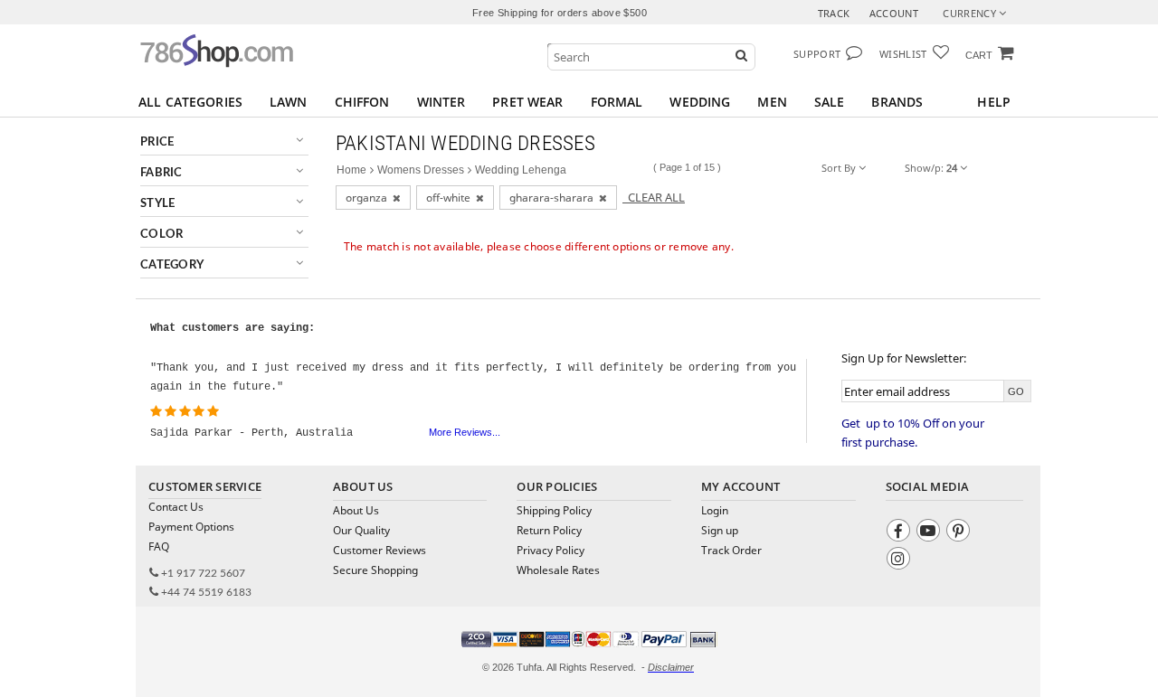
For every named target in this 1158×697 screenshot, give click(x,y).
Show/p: (931, 167)
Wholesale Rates (558, 570)
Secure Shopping (375, 570)
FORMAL (617, 101)
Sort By (840, 167)
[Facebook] (901, 533)
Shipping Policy (554, 510)
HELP (994, 101)
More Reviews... (464, 432)
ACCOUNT (893, 13)
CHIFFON (362, 101)
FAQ (158, 546)
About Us (356, 510)
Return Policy (549, 530)
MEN (771, 101)
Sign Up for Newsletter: (903, 358)
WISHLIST (903, 54)
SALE (829, 101)
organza (369, 197)
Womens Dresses (420, 170)
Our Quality (361, 530)
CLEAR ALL (653, 197)
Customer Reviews (379, 550)
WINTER (441, 101)
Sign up (719, 530)
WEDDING (699, 101)
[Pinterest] (960, 533)
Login (714, 510)
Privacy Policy (550, 550)
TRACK (834, 13)
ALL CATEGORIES (190, 101)
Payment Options (191, 526)
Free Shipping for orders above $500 (559, 12)
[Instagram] (901, 561)
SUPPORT (816, 54)
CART (978, 55)
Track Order (731, 550)
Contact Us (176, 506)
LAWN (289, 101)
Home (351, 170)
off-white (451, 197)
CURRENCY (971, 13)
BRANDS (897, 101)
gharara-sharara (554, 197)
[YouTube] (930, 533)
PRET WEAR (527, 101)
